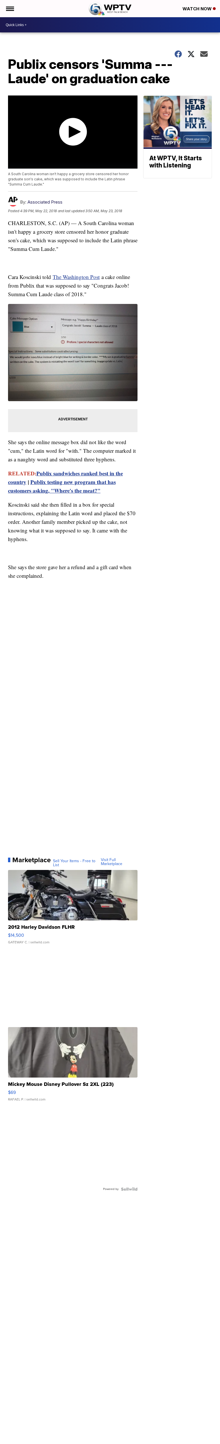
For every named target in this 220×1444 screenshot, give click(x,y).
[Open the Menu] (9, 8)
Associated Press (45, 202)
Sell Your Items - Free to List (74, 863)
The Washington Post (76, 276)
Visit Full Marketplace (111, 862)
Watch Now (197, 8)
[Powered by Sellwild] (129, 1189)
